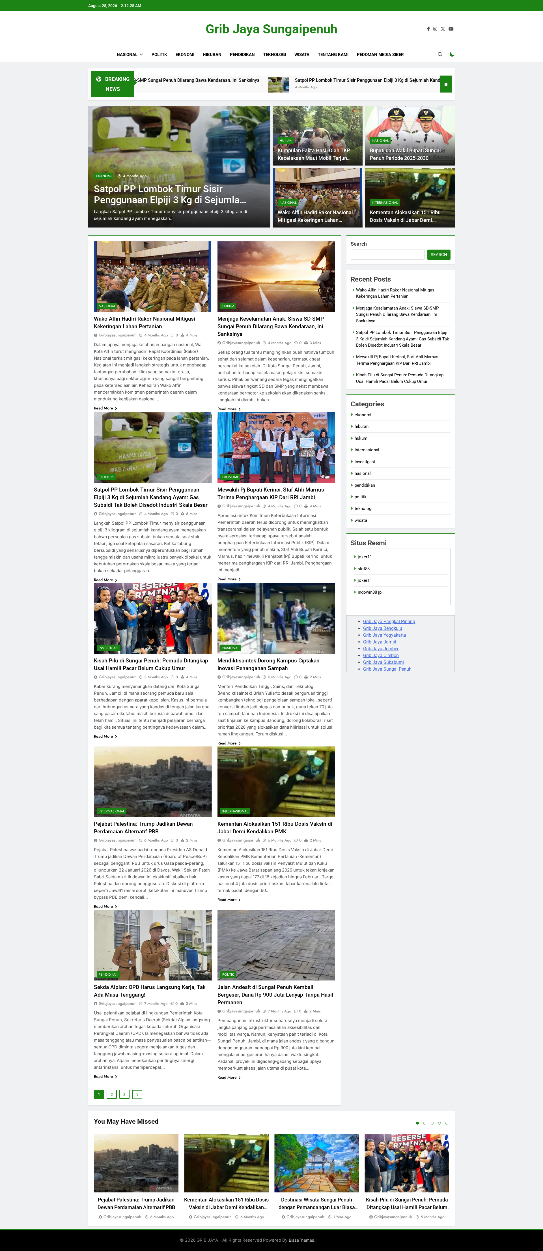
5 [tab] (446, 1123)
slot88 (364, 568)
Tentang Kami (333, 54)
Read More (103, 408)
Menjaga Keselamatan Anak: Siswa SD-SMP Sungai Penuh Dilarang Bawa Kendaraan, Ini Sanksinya (270, 326)
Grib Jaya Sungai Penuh (387, 669)
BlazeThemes (301, 1240)
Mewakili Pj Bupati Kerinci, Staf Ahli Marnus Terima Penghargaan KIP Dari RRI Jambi (170, 199)
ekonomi (185, 54)
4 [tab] (439, 1123)
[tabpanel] (136, 1177)
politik (159, 54)
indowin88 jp (370, 592)
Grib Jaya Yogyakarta (384, 635)
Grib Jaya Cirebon (381, 655)
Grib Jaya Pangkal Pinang (389, 621)
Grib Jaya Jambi (379, 642)
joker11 (365, 556)
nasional (127, 54)
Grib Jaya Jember (380, 648)
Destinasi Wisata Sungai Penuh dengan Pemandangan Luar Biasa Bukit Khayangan (317, 1207)
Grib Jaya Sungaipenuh (271, 29)
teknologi (274, 54)
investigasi (108, 648)
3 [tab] (432, 1123)
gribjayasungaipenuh (118, 335)
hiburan (212, 54)
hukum (286, 140)
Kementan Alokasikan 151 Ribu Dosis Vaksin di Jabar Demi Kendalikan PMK (405, 220)
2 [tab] (424, 1123)
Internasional (385, 202)
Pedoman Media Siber (380, 54)
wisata (301, 54)
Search (359, 244)
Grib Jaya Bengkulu (382, 628)
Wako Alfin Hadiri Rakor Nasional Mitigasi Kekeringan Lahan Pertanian (315, 220)
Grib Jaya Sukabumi (383, 662)
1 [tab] (417, 1123)
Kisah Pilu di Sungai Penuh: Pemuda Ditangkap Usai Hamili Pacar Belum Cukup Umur (407, 1207)
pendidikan (242, 54)
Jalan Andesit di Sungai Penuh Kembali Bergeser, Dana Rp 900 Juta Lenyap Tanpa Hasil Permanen (275, 995)
